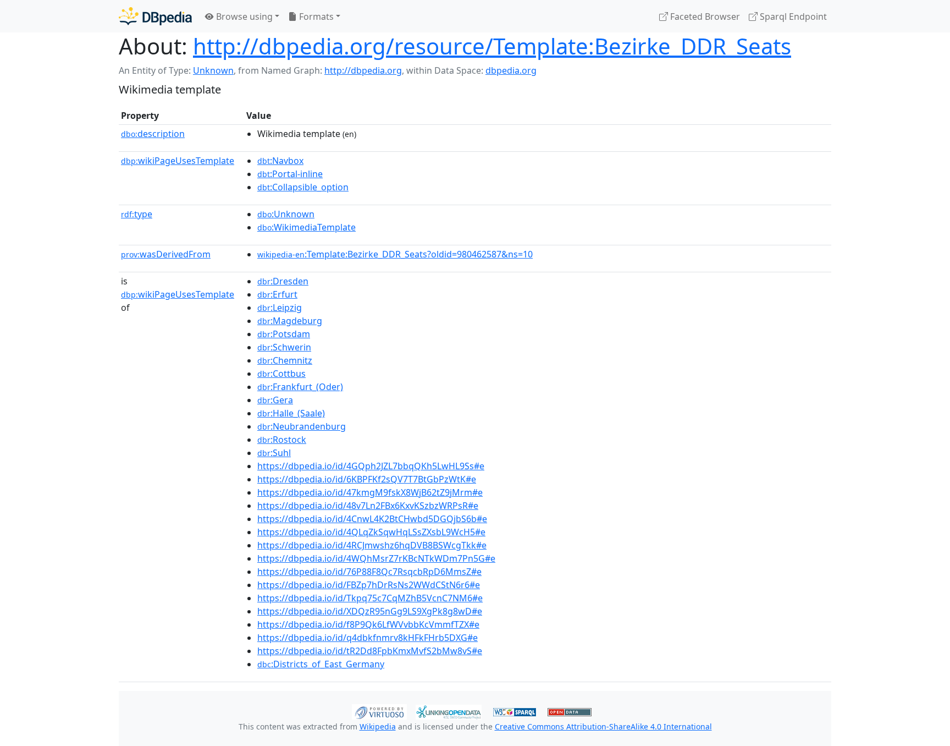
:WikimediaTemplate (306, 227)
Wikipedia (378, 726)
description (153, 134)
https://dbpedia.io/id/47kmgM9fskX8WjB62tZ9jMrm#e (370, 492)
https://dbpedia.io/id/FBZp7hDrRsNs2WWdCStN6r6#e (368, 585)
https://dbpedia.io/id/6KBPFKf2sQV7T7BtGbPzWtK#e (366, 479)
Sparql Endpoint (792, 16)
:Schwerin (284, 347)
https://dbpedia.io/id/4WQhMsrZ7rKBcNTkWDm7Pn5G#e (376, 558)
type (136, 214)
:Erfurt (277, 294)
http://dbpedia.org (363, 70)
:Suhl (274, 453)
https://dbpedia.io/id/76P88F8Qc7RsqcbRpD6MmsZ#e (369, 572)
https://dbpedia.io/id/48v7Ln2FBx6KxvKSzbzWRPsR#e (367, 506)
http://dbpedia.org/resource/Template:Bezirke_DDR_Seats (492, 46)
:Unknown (285, 214)
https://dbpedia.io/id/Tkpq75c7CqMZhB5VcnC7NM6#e (370, 598)
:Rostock (281, 440)
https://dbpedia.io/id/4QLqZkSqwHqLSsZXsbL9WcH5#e (371, 532)
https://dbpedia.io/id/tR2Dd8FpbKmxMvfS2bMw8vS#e (369, 651)
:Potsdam (283, 334)
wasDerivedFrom (166, 254)
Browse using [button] (243, 16)
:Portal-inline (290, 174)
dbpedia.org (511, 70)
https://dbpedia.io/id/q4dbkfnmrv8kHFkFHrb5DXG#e (367, 638)
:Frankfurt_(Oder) (300, 387)
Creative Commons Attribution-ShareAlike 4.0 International (603, 726)
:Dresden (282, 281)
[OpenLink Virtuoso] (379, 711)
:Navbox (280, 161)
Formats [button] (315, 16)
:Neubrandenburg (301, 426)
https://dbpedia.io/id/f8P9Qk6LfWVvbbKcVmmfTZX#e (368, 624)
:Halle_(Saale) (291, 413)
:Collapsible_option (303, 187)
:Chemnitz (284, 360)
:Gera (275, 400)
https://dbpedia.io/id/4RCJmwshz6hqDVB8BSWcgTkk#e (372, 545)
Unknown (213, 70)
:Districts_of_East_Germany (320, 664)
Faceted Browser (704, 16)
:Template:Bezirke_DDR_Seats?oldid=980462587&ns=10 (395, 254)
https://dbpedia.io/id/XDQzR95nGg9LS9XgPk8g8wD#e (369, 611)
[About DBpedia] (155, 16)
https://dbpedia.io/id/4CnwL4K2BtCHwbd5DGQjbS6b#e (372, 519)
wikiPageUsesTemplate (177, 161)
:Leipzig (279, 307)
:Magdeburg (289, 321)
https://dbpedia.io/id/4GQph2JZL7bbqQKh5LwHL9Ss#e (370, 466)
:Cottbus (281, 373)
